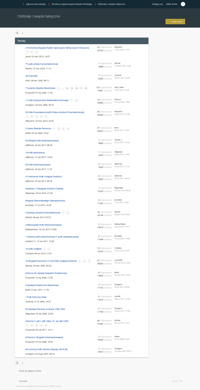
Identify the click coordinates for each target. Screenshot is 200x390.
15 (72, 88)
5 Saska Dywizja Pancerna (38, 128)
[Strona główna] (18, 4)
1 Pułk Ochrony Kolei (35, 297)
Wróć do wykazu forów (30, 370)
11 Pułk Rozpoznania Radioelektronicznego (47, 100)
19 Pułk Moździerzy (35, 152)
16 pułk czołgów (33, 248)
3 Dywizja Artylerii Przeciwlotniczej (42, 212)
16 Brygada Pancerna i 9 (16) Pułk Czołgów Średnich (51, 261)
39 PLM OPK (31, 76)
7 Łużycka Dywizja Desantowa (40, 88)
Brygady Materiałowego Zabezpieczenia (45, 200)
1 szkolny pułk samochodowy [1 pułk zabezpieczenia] (52, 236)
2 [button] (22, 33)
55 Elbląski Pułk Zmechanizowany (42, 140)
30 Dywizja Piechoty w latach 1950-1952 (45, 309)
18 (86, 88)
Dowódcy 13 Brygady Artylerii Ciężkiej (44, 188)
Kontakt (22, 381)
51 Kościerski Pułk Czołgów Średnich (43, 176)
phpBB (29, 386)
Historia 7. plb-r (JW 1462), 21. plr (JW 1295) (46, 321)
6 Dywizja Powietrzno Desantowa (42, 285)
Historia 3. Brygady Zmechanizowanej (44, 337)
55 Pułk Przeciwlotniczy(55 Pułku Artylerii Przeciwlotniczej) (54, 112)
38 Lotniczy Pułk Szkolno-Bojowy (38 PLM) (46, 349)
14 (67, 88)
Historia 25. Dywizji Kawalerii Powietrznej (46, 273)
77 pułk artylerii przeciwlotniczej (41, 64)
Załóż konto (171, 4)
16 (76, 88)
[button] (28, 33)
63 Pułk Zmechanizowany (38, 164)
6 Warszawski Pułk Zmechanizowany (43, 224)
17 (81, 88)
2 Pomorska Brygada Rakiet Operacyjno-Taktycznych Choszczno (57, 47)
